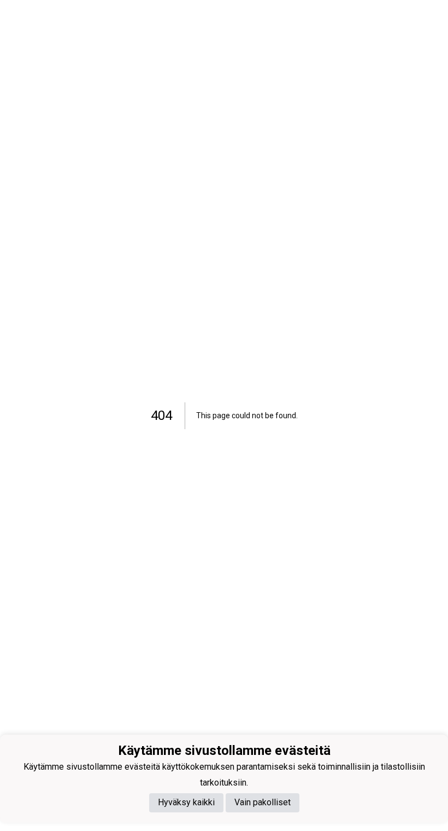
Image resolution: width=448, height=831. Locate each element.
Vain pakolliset (262, 802)
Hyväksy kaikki (186, 802)
